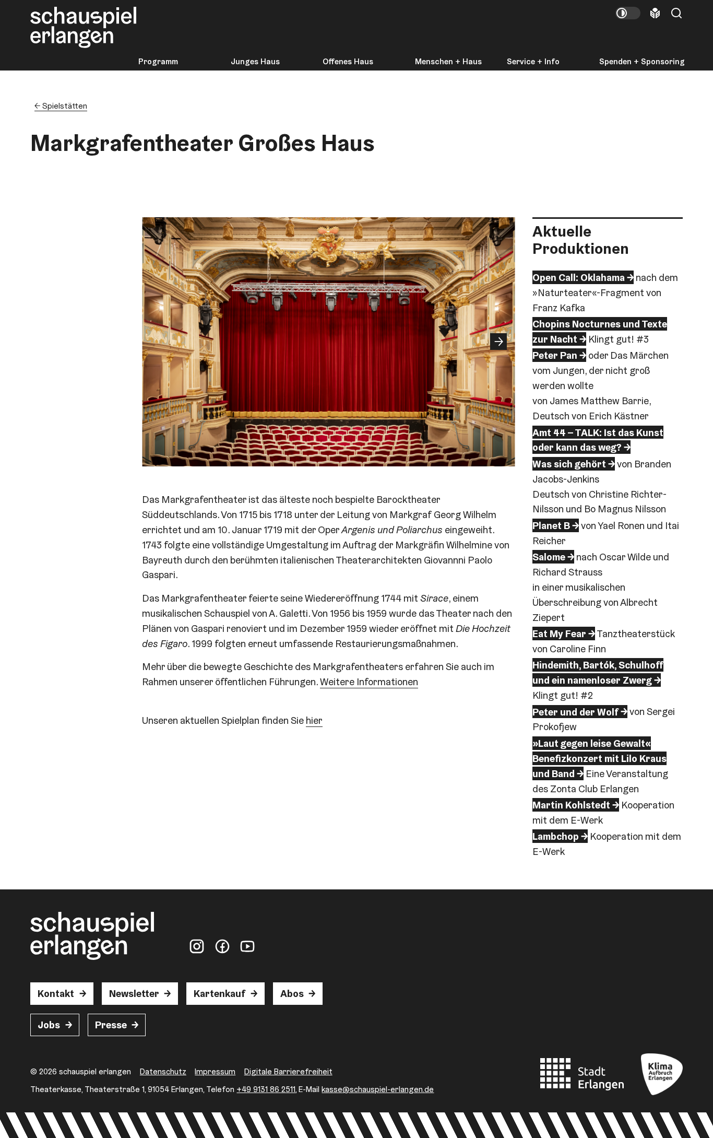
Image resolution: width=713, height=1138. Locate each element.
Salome (548, 556)
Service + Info (533, 61)
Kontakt (56, 993)
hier (314, 720)
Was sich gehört (569, 463)
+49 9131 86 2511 (265, 1089)
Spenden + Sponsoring (642, 61)
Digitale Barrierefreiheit (288, 1071)
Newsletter (134, 993)
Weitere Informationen (369, 681)
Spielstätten (64, 105)
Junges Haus (255, 61)
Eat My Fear (559, 633)
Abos (292, 993)
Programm (158, 61)
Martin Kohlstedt (571, 805)
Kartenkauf (219, 993)
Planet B (551, 525)
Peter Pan (554, 355)
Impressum (215, 1071)
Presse (111, 1024)
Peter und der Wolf (575, 711)
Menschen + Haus (448, 61)
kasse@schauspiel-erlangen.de (378, 1089)
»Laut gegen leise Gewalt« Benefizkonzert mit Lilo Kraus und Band (599, 758)
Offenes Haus (348, 61)
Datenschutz (163, 1071)
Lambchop (555, 836)
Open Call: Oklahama (578, 277)
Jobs (49, 1024)
